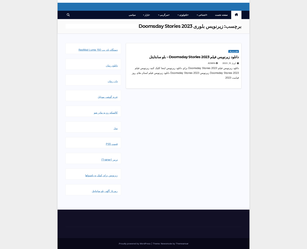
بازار (146, 14)
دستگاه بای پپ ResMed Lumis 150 (98, 49)
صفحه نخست (221, 14)
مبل (116, 128)
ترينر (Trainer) (109, 159)
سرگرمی (164, 14)
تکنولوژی (183, 14)
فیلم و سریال (233, 51)
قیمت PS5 (112, 144)
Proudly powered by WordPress (135, 243)
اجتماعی (202, 14)
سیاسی (132, 14)
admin (211, 63)
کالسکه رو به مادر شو (106, 112)
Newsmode (166, 243)
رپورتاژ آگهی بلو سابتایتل (105, 191)
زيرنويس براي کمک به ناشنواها (101, 175)
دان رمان (113, 81)
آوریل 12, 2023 (229, 63)
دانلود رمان (112, 65)
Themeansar (182, 243)
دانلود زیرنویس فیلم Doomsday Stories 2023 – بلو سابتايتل (194, 57)
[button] (68, 14)
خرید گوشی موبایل (108, 96)
